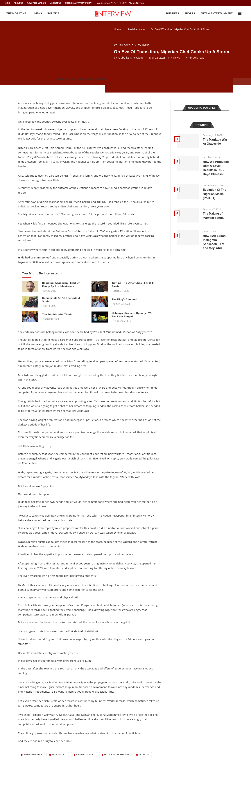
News (38, 13)
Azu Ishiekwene (136, 29)
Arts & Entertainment (216, 13)
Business (172, 13)
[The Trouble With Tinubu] (30, 316)
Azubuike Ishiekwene (131, 57)
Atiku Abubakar (33, 754)
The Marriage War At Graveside (215, 141)
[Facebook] (239, 3)
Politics (53, 13)
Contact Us (55, 3)
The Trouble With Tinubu (57, 314)
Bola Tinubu (59, 754)
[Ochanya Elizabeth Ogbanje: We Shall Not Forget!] (100, 317)
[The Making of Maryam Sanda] (188, 215)
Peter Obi (144, 754)
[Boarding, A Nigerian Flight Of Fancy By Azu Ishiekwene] (30, 286)
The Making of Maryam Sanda (213, 215)
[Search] (245, 13)
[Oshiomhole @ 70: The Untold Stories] (30, 301)
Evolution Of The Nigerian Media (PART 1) (214, 194)
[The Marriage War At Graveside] (188, 141)
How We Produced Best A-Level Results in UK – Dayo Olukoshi (216, 168)
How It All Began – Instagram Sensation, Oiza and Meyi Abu (215, 242)
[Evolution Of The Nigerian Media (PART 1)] (188, 191)
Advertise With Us (36, 3)
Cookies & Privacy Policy (78, 3)
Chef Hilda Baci (85, 754)
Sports (189, 13)
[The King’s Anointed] (100, 301)
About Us (18, 3)
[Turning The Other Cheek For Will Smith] (100, 286)
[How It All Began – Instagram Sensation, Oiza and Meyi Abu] (188, 237)
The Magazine (16, 13)
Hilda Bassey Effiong (116, 754)
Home (7, 3)
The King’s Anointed (124, 299)
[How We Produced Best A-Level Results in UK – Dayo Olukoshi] (188, 163)
